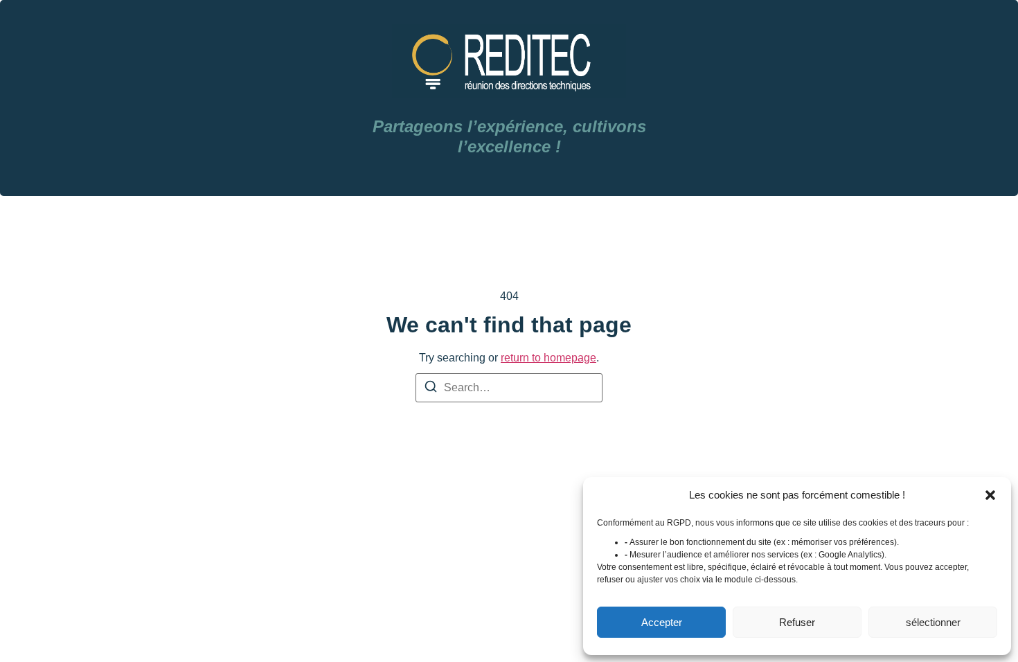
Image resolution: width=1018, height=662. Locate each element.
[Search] (431, 389)
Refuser (797, 622)
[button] (990, 495)
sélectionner (933, 622)
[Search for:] (509, 387)
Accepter (661, 622)
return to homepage (548, 358)
